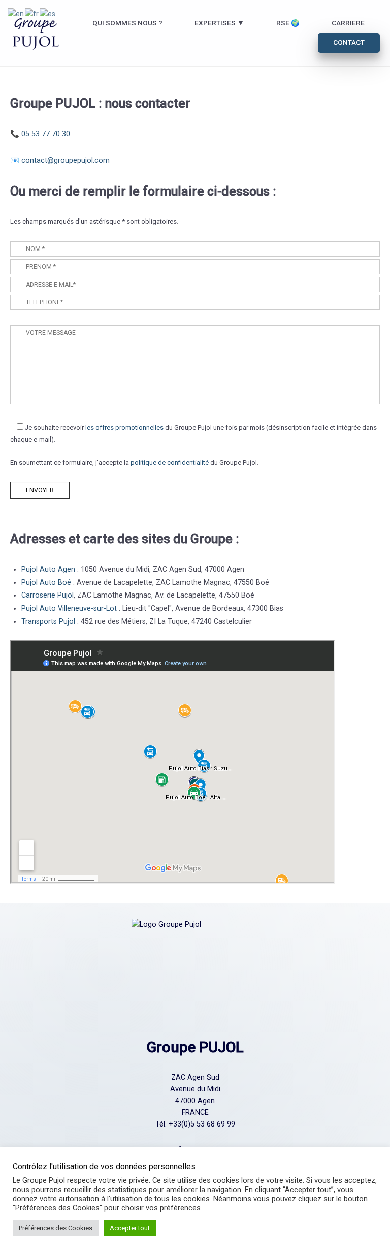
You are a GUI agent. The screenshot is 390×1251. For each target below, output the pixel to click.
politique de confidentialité (170, 462)
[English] (16, 13)
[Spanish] (48, 13)
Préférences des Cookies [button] (55, 1228)
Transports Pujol (48, 621)
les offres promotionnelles (124, 427)
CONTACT (349, 42)
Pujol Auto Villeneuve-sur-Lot (69, 608)
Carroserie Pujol (47, 595)
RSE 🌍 (288, 23)
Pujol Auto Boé (46, 582)
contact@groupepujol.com (65, 160)
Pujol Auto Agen (48, 569)
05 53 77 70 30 (45, 134)
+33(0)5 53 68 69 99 (202, 1124)
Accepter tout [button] (130, 1228)
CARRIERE (348, 23)
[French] (32, 13)
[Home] (35, 32)
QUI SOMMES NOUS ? (127, 23)
